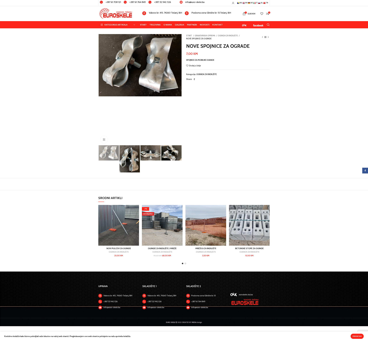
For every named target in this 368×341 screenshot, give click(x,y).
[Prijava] (233, 3)
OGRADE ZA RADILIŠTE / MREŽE (162, 248)
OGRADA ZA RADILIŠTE (228, 35)
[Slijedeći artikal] (268, 37)
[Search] (268, 25)
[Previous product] (262, 37)
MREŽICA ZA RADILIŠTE (205, 248)
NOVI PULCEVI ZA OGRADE (119, 248)
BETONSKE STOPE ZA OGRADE (249, 248)
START (189, 35)
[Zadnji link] (118, 301)
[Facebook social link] (194, 79)
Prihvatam (357, 336)
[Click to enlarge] (104, 139)
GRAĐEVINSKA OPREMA (205, 35)
